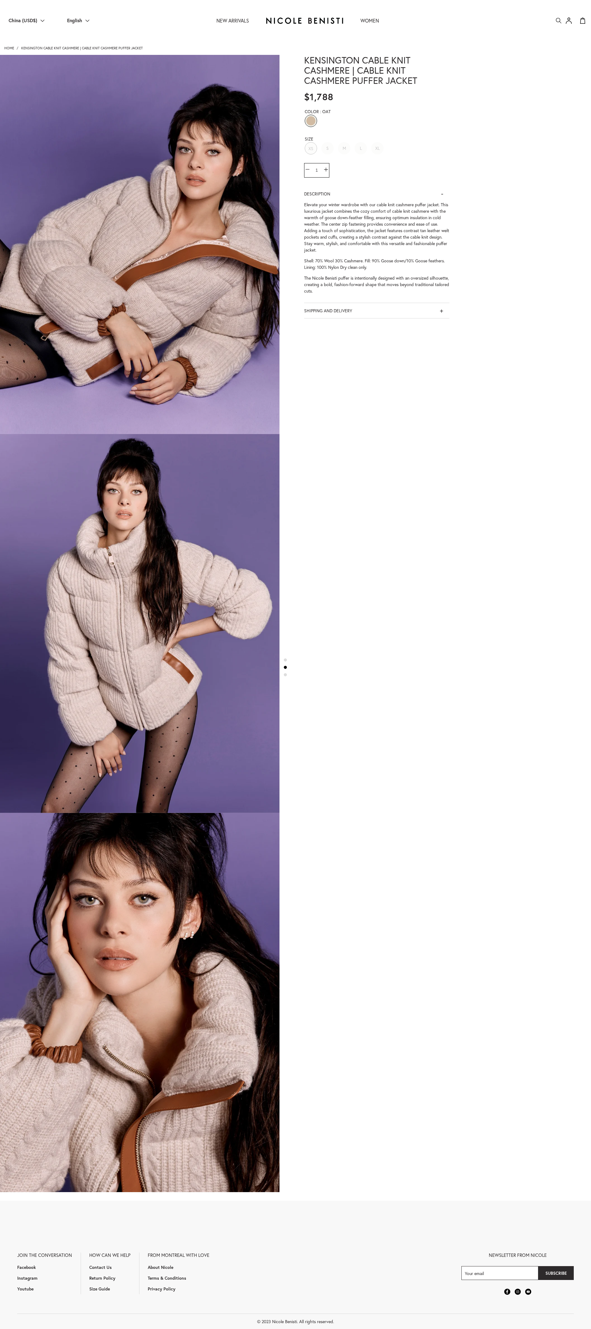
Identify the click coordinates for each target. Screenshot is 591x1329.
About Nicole (160, 1267)
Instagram (27, 1278)
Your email (474, 1273)
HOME (9, 48)
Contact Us (100, 1267)
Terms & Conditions (167, 1278)
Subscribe (556, 1273)
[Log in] (569, 21)
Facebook (26, 1267)
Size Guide (99, 1289)
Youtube (25, 1289)
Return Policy (102, 1278)
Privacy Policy (161, 1289)
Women (369, 20)
